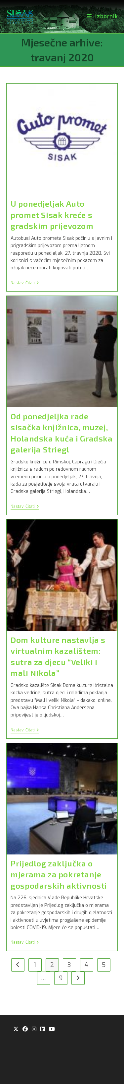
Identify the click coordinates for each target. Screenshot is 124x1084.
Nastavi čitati (25, 283)
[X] (16, 1029)
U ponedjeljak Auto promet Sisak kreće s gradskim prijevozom (52, 215)
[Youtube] (52, 1029)
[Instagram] (34, 1029)
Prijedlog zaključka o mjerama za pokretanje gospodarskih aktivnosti (59, 874)
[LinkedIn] (42, 1029)
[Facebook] (25, 1029)
